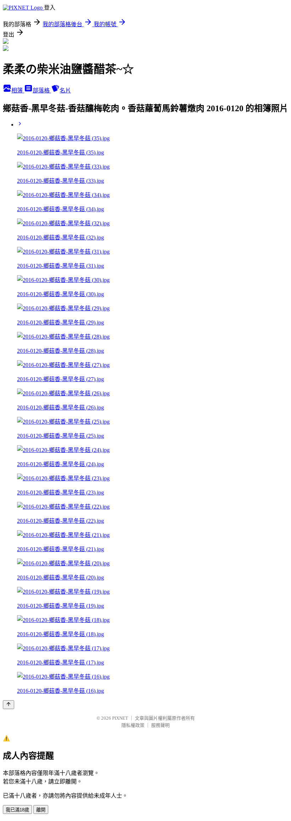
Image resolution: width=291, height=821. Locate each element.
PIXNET (120, 718)
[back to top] (8, 704)
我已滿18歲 (17, 809)
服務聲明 (160, 725)
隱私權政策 (132, 725)
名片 (65, 90)
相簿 (17, 90)
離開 (40, 809)
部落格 (42, 90)
